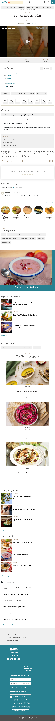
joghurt (9, 76)
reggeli (20, 93)
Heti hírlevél (23, 691)
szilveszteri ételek (41, 93)
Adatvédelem (27, 666)
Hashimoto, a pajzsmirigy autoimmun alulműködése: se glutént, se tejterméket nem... (25, 316)
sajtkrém (11, 347)
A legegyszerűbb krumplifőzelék (22, 565)
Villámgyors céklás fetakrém (27, 432)
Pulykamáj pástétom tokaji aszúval (27, 391)
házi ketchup (22, 235)
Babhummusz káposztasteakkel (27, 473)
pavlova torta (12, 235)
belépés (14, 187)
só (7, 81)
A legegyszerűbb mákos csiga (12, 600)
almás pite (15, 539)
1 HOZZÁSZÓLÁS (34, 23)
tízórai (25, 93)
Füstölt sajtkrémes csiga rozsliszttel (14, 619)
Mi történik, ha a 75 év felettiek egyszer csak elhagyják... (24, 326)
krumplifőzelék (16, 562)
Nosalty (27, 20)
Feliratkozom (26, 683)
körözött (32, 238)
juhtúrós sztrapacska (8, 7)
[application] (27, 41)
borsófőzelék (6, 242)
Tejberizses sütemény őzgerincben (14, 607)
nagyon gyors (5, 93)
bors (5, 86)
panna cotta (32, 235)
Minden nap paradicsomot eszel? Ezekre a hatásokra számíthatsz (24, 303)
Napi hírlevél (15, 691)
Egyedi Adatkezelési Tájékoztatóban (20, 709)
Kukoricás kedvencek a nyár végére (16, 637)
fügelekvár (42, 235)
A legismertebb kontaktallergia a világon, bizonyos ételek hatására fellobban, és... (25, 508)
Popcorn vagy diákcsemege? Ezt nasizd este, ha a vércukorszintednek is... (24, 520)
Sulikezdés (15, 300)
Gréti (27, 479)
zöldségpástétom (27, 347)
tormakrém (37, 347)
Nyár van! (15, 311)
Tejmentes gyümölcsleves (20, 554)
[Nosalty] (4, 2)
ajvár (3, 235)
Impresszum (27, 670)
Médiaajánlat (27, 672)
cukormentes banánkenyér (10, 238)
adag (47, 68)
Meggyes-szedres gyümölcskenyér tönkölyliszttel (18, 588)
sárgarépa (15, 73)
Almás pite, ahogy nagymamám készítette (22, 543)
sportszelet (21, 7)
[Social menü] (41, 2)
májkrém (4, 347)
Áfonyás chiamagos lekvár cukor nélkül (15, 594)
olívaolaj (9, 78)
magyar (14, 93)
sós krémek (22, 9)
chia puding (24, 238)
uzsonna (32, 93)
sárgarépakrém (31, 9)
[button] (27, 41)
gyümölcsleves (17, 551)
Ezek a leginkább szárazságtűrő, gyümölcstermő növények (22, 497)
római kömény (10, 83)
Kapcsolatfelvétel (27, 668)
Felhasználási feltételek (27, 665)
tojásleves (41, 238)
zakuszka (30, 7)
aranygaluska (40, 7)
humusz (18, 347)
